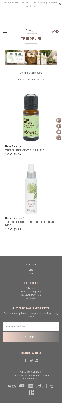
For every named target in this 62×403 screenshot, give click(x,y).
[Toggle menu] (4, 31)
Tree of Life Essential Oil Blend (24, 150)
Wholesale (31, 298)
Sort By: (21, 79)
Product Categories (31, 291)
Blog (31, 270)
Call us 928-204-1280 (30, 372)
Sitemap (31, 273)
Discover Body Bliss (31, 295)
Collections (31, 288)
